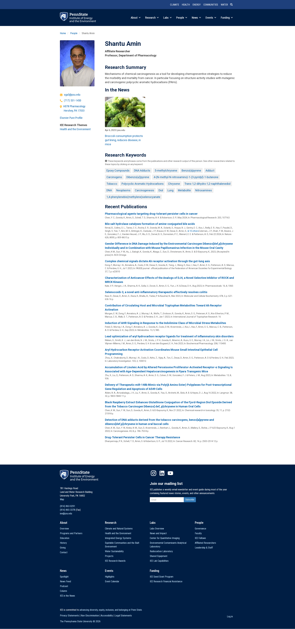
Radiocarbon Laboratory (161, 551)
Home (63, 33)
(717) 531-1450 (72, 100)
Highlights (109, 576)
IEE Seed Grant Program (161, 576)
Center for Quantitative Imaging (165, 538)
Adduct (210, 170)
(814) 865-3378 (67, 509)
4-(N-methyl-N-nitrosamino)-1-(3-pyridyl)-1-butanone (186, 177)
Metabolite (184, 190)
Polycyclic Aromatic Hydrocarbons (143, 183)
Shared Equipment (158, 556)
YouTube (170, 473)
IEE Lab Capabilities (159, 560)
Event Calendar (112, 581)
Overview (64, 528)
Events (210, 17)
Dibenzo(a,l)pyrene (137, 177)
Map (62, 499)
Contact (63, 552)
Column (63, 591)
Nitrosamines (203, 190)
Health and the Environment (75, 129)
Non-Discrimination (90, 615)
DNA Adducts (142, 170)
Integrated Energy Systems (118, 538)
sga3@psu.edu (72, 94)
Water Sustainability (114, 551)
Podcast (64, 586)
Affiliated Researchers (205, 542)
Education (64, 538)
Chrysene (174, 183)
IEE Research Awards (115, 560)
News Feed (65, 581)
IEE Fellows (200, 538)
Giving (63, 547)
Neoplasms (123, 190)
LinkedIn (162, 473)
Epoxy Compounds (118, 170)
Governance (200, 528)
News (195, 17)
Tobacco (111, 183)
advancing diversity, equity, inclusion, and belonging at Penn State (111, 609)
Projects (109, 556)
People (180, 17)
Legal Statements (123, 615)
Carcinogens (114, 177)
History (63, 542)
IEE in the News (67, 595)
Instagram (153, 473)
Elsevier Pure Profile (71, 117)
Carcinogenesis (144, 190)
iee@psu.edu (66, 513)
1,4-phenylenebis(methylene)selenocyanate (133, 197)
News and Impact (158, 533)
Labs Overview (157, 528)
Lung (170, 190)
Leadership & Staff (204, 547)
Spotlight (64, 576)
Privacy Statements (69, 615)
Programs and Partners (71, 533)
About (134, 17)
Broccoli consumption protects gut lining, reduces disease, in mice (124, 140)
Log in (230, 616)
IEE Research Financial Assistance (166, 581)
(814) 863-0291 (67, 506)
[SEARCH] (232, 5)
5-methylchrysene (166, 170)
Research (150, 17)
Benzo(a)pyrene (191, 170)
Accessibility (107, 615)
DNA (109, 190)
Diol (161, 190)
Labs (166, 17)
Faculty (198, 533)
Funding (225, 17)
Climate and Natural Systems (119, 528)
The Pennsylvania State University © (80, 621)
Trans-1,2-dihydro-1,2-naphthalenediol (207, 183)
